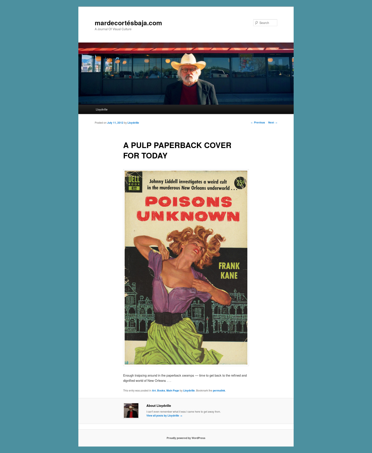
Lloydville (101, 109)
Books (161, 390)
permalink (219, 390)
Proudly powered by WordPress (186, 438)
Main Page (172, 390)
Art (154, 390)
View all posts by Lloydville (164, 415)
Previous (258, 122)
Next (272, 122)
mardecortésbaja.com (128, 22)
